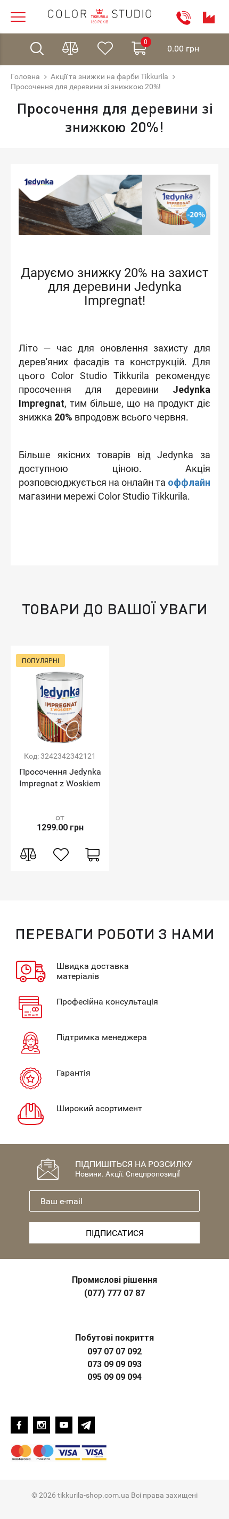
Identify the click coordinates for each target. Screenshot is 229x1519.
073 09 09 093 (114, 1364)
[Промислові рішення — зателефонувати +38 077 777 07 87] (208, 17)
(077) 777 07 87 (114, 1293)
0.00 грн (171, 46)
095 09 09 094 (114, 1377)
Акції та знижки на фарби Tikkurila (109, 76)
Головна (25, 76)
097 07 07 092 (114, 1351)
